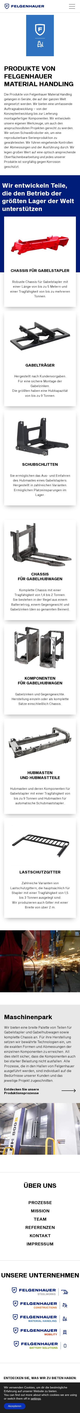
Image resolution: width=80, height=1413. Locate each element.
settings (36, 1398)
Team (40, 1218)
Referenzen (40, 1227)
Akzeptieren (14, 1406)
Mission (40, 1210)
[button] (72, 7)
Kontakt (40, 1235)
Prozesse (40, 1202)
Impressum (40, 1243)
